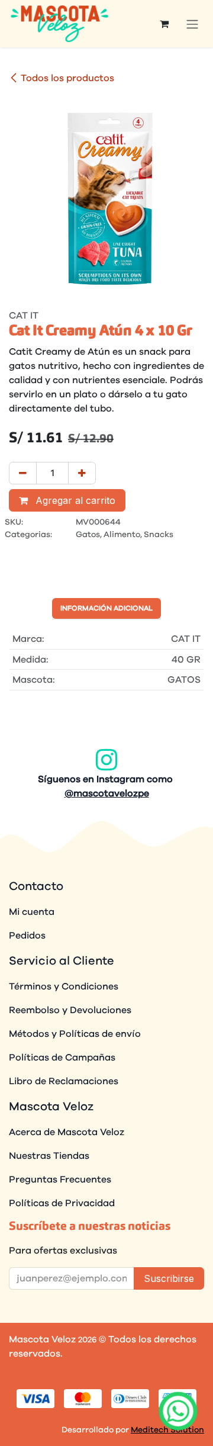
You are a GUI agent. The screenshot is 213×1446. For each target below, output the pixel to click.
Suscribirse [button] (169, 1278)
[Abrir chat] (178, 1411)
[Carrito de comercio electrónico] (164, 24)
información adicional (106, 608)
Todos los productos (67, 78)
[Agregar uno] (82, 473)
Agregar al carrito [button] (74, 500)
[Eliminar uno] (23, 473)
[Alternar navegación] (192, 23)
